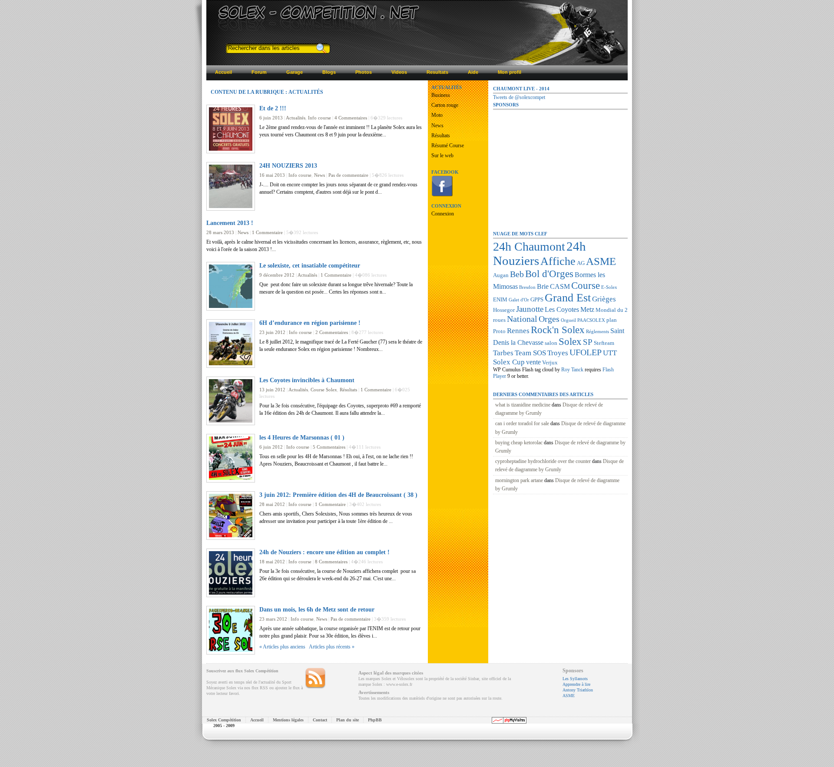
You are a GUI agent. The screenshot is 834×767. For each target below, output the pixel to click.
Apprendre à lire (576, 684)
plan (611, 320)
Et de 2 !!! (272, 108)
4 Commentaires (350, 117)
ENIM (500, 299)
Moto (437, 115)
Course (585, 285)
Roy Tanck (572, 370)
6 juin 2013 (271, 117)
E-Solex (609, 287)
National (522, 319)
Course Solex (324, 389)
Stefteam (604, 343)
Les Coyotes (562, 309)
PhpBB (375, 719)
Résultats (348, 389)
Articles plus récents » (331, 647)
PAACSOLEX (591, 320)
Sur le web (442, 155)
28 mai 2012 (272, 504)
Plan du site (347, 719)
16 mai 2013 (272, 175)
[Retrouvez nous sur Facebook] (442, 195)
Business (440, 95)
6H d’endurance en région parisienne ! (310, 322)
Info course (319, 117)
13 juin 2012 (272, 389)
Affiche (558, 261)
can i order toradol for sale (522, 423)
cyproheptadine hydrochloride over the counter (543, 461)
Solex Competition (270, 12)
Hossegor (504, 310)
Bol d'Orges (549, 273)
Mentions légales (288, 719)
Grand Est (568, 297)
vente (533, 362)
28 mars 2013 (220, 232)
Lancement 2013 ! (229, 222)
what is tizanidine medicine (522, 405)
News (319, 175)
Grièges (604, 298)
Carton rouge (444, 105)
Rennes (518, 330)
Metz (587, 309)
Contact (320, 719)
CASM (560, 286)
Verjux (550, 362)
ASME (601, 261)
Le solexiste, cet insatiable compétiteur (309, 265)
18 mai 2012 (272, 561)
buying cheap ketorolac (519, 443)
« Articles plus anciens (282, 647)
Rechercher (321, 48)
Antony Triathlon (578, 690)
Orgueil (568, 320)
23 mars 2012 (273, 619)
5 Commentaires (329, 447)
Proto (499, 331)
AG (581, 263)
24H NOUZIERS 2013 (288, 165)
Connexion (442, 214)
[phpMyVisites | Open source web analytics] (509, 722)
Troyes (557, 352)
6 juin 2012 (271, 447)
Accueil (257, 719)
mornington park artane (519, 480)
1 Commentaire (267, 232)
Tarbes (503, 352)
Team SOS (530, 352)
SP (587, 342)
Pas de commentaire (348, 175)
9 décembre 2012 (277, 275)
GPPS (536, 299)
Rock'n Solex (558, 329)
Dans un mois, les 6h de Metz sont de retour (316, 609)
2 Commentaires (331, 332)
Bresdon (527, 287)
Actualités (295, 117)
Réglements (597, 331)
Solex (570, 341)
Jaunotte (529, 309)
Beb (517, 274)
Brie (543, 286)
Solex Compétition (224, 719)
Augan (501, 275)
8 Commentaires (331, 561)
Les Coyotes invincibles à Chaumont (306, 380)
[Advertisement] (558, 164)
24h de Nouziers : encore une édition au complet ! (324, 552)
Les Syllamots (575, 678)
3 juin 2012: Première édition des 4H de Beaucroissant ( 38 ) (338, 494)
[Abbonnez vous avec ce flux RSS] (315, 678)
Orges (549, 319)
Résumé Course (447, 145)
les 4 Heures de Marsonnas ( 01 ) (301, 437)
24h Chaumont (529, 246)
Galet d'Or (519, 300)
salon (551, 343)
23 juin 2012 (272, 332)
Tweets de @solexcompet (519, 97)
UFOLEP (585, 352)
